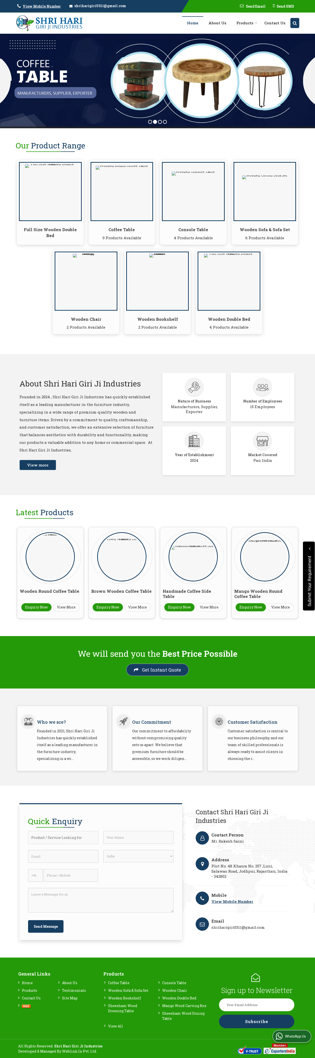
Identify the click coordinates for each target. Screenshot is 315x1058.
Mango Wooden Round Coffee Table (258, 593)
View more (37, 465)
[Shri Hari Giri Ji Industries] (49, 23)
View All (115, 1026)
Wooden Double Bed (229, 319)
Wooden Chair (86, 319)
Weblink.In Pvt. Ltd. (79, 1051)
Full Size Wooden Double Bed (50, 232)
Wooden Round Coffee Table (49, 591)
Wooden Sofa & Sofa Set (265, 229)
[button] (42, 6)
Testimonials (74, 990)
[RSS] (26, 1006)
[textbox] (63, 837)
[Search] (294, 23)
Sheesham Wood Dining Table (183, 1016)
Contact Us (274, 22)
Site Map (70, 998)
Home (192, 22)
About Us (217, 22)
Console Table (193, 229)
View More (66, 607)
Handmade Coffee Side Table (187, 593)
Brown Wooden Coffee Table (121, 591)
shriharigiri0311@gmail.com (100, 5)
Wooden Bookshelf (157, 319)
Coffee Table (122, 229)
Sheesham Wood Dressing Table (122, 1008)
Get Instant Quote (161, 670)
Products (244, 22)
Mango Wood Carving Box (184, 1005)
